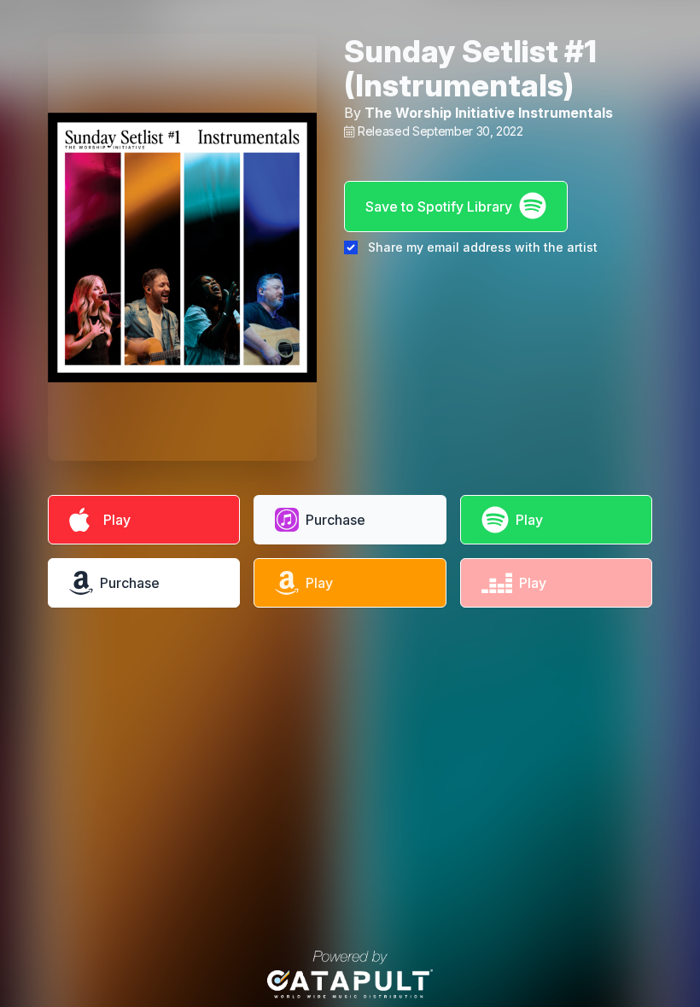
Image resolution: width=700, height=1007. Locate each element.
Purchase (335, 519)
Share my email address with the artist (483, 247)
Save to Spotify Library (438, 206)
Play (113, 519)
